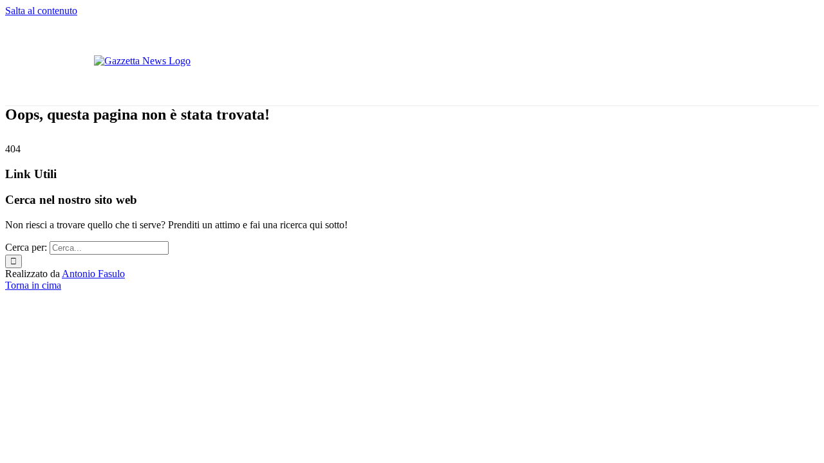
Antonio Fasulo (93, 273)
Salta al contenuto (41, 10)
